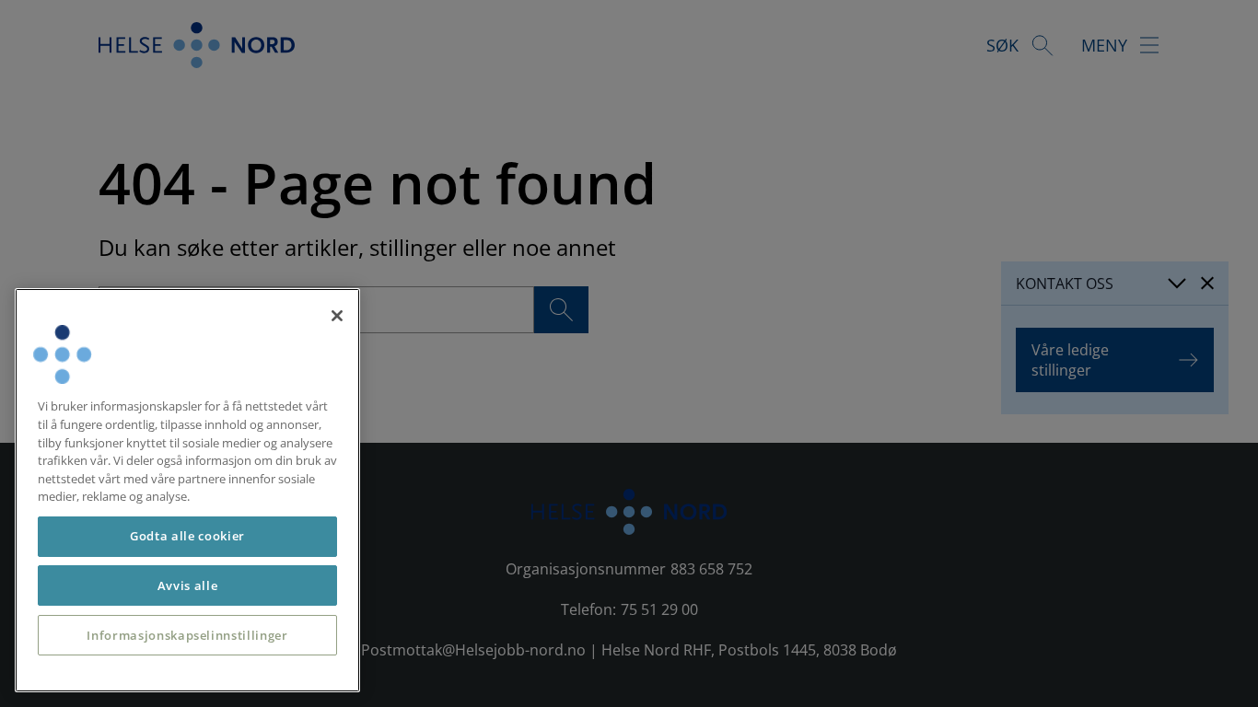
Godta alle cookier (187, 535)
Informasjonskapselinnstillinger (187, 635)
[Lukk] (337, 316)
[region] (187, 490)
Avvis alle (187, 585)
